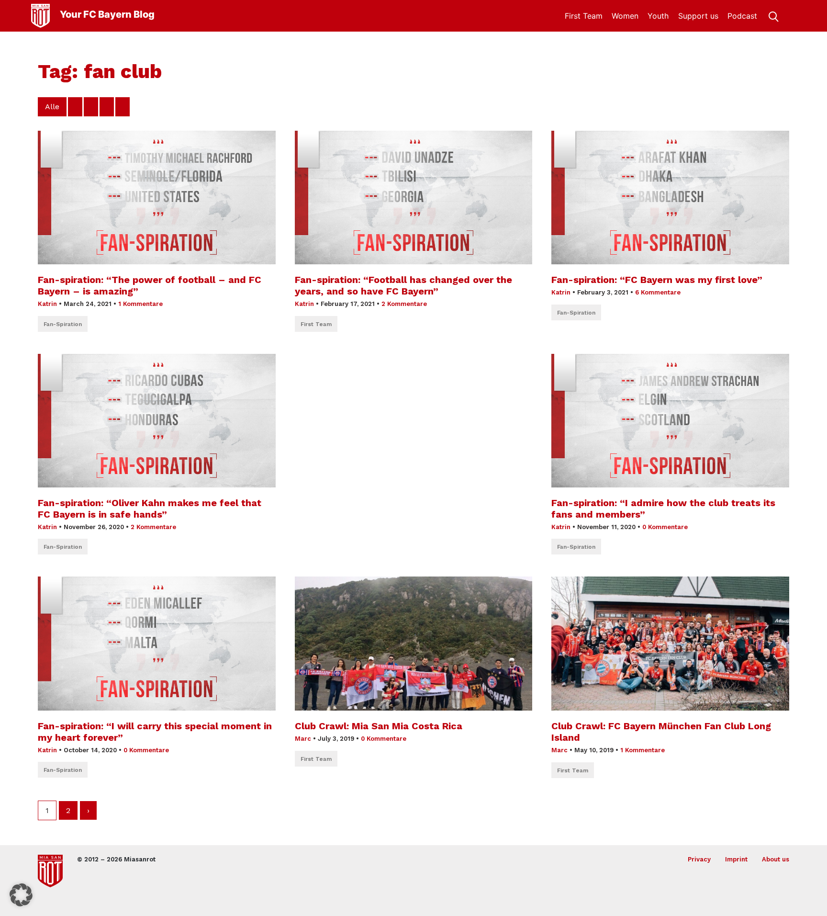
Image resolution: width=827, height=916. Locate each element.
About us (775, 859)
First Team (584, 16)
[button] (21, 895)
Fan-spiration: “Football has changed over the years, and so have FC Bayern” (403, 285)
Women (625, 16)
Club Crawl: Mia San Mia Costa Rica (378, 726)
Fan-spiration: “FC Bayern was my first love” (656, 279)
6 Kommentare (658, 292)
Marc (303, 738)
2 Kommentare (404, 303)
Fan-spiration (63, 324)
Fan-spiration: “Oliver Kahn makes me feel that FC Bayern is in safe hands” (149, 508)
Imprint (736, 859)
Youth (658, 16)
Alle (52, 106)
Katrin (47, 303)
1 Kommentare (140, 303)
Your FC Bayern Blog (107, 14)
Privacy (699, 859)
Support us (698, 16)
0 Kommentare (665, 527)
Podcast (742, 16)
